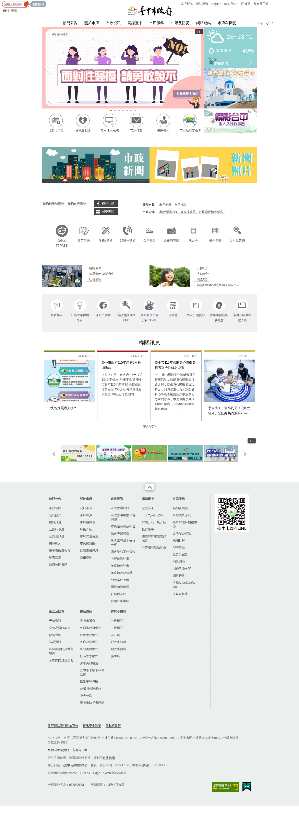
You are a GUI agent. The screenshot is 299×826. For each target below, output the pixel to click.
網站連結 (203, 23)
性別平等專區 (89, 681)
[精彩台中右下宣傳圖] (230, 120)
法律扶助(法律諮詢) (184, 585)
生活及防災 (180, 23)
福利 (6, 10)
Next (198, 67)
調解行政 (179, 575)
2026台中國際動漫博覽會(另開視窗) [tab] (127, 110)
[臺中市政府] (149, 11)
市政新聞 (55, 508)
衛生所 (115, 656)
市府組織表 (87, 522)
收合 (149, 487)
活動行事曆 (56, 529)
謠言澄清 (55, 557)
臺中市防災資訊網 (92, 702)
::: (1, 2)
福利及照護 (180, 508)
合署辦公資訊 (182, 533)
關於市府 (91, 23)
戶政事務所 (118, 642)
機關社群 (108, 203)
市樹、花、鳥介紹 (154, 522)
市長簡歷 (165, 204)
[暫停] (199, 31)
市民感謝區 (87, 543)
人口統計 (203, 273)
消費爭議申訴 (182, 568)
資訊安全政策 (92, 725)
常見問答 (187, 3)
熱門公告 (70, 23)
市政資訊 (113, 23)
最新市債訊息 (89, 550)
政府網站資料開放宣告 (63, 725)
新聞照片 (55, 515)
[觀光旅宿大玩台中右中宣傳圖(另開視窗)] (230, 88)
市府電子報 (260, 3)
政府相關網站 (89, 642)
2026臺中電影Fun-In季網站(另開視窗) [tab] (135, 110)
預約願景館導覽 (53, 203)
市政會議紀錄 (168, 212)
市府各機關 (227, 23)
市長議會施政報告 (211, 212)
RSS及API (231, 3)
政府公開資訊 (58, 564)
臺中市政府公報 (59, 550)
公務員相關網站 (90, 688)
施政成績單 (188, 212)
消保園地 (179, 561)
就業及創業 (180, 554)
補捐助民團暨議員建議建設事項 (218, 285)
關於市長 (86, 508)
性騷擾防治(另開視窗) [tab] (111, 110)
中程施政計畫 (120, 558)
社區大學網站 (89, 656)
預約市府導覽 (77, 203)
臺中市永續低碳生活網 (92, 672)
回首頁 (245, 3)
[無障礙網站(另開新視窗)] (225, 787)
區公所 (115, 635)
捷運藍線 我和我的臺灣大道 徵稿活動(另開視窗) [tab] (119, 110)
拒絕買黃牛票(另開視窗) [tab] (131, 110)
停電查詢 (55, 635)
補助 (14, 10)
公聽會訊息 (56, 536)
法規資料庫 (180, 594)
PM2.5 (221, 63)
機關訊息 (55, 522)
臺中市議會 (87, 620)
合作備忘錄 (118, 594)
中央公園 (86, 695)
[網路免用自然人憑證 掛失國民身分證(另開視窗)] (185, 453)
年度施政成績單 (121, 573)
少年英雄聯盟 (89, 663)
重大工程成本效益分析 (123, 542)
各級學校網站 (89, 635)
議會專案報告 (120, 533)
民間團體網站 (89, 649)
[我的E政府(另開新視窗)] (246, 787)
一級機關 (117, 620)
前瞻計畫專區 (120, 601)
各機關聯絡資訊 (58, 750)
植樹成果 (95, 268)
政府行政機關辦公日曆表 (80, 765)
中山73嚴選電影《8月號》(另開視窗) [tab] (123, 110)
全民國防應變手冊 (61, 660)
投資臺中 (148, 529)
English (216, 3)
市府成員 (86, 515)
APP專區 (108, 211)
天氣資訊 (55, 620)
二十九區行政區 (152, 515)
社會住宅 (95, 279)
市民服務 (156, 23)
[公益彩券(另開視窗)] (113, 453)
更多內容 (148, 426)
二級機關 (117, 628)
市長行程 (180, 204)
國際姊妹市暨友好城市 (154, 538)
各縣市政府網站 (90, 628)
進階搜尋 (38, 4)
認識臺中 (135, 23)
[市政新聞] (96, 165)
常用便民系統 (182, 515)
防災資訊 (55, 642)
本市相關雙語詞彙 (154, 547)
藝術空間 (86, 557)
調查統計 (203, 279)
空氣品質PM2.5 (59, 628)
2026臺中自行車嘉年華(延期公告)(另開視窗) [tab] (115, 110)
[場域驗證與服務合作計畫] (149, 453)
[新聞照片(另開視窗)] (203, 165)
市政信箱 (109, 757)
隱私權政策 (113, 725)
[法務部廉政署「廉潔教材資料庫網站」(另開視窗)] (78, 453)
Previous (48, 67)
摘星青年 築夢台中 (101, 273)
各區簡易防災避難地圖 (61, 651)
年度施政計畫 (120, 565)
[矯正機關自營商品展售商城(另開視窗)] (221, 453)
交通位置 (107, 737)
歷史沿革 (148, 508)
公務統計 (203, 268)
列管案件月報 (120, 580)
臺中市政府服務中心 (185, 524)
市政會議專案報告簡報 (123, 517)
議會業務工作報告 (123, 551)
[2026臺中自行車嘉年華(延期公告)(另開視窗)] (138, 67)
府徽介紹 (86, 529)
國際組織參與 (120, 587)
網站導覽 (202, 3)
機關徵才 (55, 543)
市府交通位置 (89, 536)
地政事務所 (118, 649)
